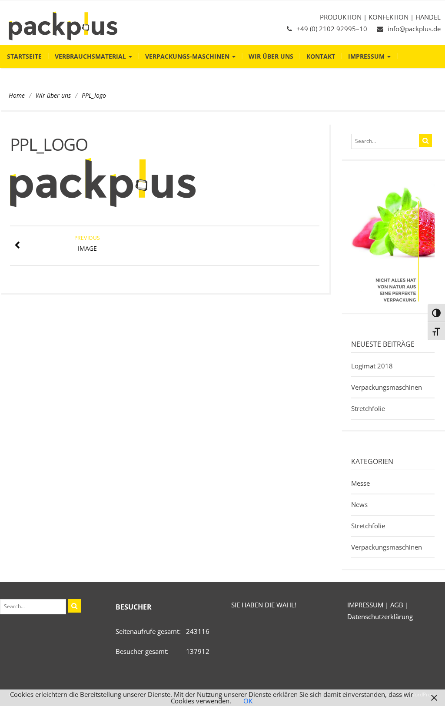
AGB (396, 604)
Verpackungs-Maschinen (188, 56)
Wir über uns (271, 56)
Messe (360, 483)
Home (17, 95)
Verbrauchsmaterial (91, 56)
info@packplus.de (414, 28)
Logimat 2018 (372, 365)
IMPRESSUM (365, 604)
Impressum (367, 56)
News (359, 504)
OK (247, 700)
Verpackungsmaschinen (386, 387)
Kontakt (320, 56)
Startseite (24, 56)
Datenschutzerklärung (380, 616)
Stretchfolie (368, 408)
